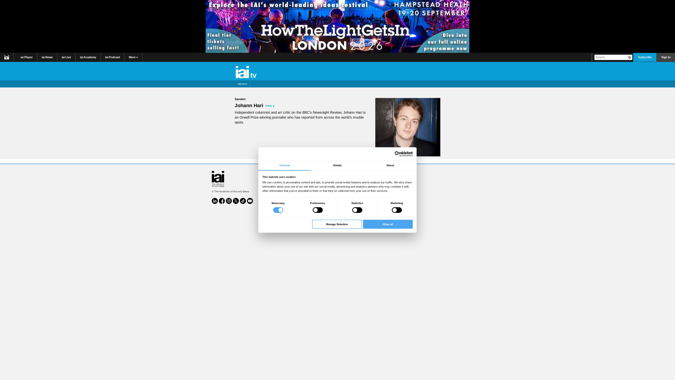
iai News (47, 57)
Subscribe (645, 57)
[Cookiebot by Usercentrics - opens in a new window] (397, 153)
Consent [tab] (284, 165)
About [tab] (390, 165)
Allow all (387, 224)
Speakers (242, 84)
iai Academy (88, 57)
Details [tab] (337, 165)
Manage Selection (337, 224)
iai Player (27, 57)
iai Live (66, 57)
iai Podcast (112, 57)
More (132, 57)
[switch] (318, 210)
